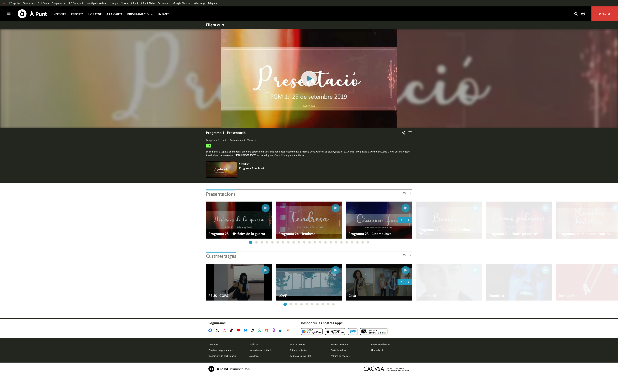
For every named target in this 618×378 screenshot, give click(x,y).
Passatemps (164, 3)
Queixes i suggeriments (221, 350)
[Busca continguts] (576, 14)
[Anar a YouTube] (239, 330)
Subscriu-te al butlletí (260, 350)
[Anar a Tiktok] (232, 330)
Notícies (59, 14)
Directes (604, 13)
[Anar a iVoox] (267, 330)
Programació (138, 14)
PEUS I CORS (218, 296)
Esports (77, 14)
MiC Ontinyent (75, 3)
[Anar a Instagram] (225, 330)
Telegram (213, 3)
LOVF (282, 296)
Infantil (164, 14)
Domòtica (496, 296)
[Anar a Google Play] (312, 331)
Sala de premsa (297, 344)
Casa (352, 296)
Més (405, 193)
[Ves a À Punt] (32, 13)
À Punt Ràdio (148, 3)
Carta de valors (338, 350)
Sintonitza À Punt (339, 344)
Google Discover (182, 3)
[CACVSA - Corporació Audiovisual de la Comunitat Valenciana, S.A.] (386, 369)
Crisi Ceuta (43, 3)
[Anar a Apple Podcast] (274, 330)
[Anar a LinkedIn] (281, 330)
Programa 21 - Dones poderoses (513, 234)
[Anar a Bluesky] (246, 330)
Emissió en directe (380, 344)
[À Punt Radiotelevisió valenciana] (225, 369)
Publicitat (254, 344)
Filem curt (215, 25)
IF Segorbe (14, 3)
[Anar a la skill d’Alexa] (352, 331)
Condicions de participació (222, 356)
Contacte (213, 344)
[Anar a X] (218, 330)
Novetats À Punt (129, 3)
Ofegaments (58, 3)
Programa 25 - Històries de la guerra (236, 234)
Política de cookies (340, 356)
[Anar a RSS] (288, 330)
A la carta (114, 14)
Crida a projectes (298, 350)
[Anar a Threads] (253, 330)
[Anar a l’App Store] (335, 331)
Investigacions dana (96, 3)
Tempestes (28, 3)
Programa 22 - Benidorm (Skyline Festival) (444, 232)
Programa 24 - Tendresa (296, 234)
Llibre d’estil (377, 350)
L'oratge (114, 3)
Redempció (427, 296)
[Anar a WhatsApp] (260, 330)
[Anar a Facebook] (210, 330)
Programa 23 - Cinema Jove (370, 234)
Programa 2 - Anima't (251, 168)
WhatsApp (199, 3)
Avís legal (254, 356)
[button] (250, 242)
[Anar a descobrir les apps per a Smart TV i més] (374, 331)
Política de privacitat (300, 356)
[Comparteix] (403, 132)
